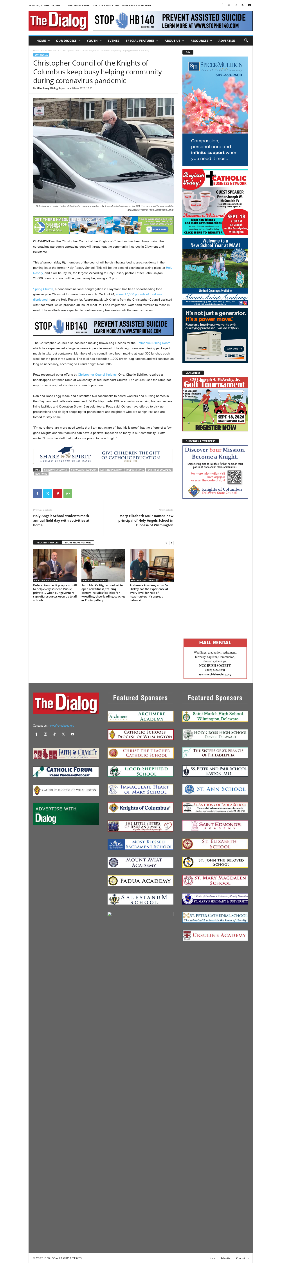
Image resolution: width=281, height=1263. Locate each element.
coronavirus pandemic (84, 469)
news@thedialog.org (61, 725)
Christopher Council (55, 469)
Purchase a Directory (136, 5)
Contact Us (242, 1258)
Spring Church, (43, 289)
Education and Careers (46, 580)
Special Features (140, 40)
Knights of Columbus (159, 469)
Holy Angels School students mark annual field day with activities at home (61, 520)
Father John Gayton (111, 469)
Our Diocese (66, 40)
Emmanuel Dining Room (153, 343)
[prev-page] (166, 542)
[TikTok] (235, 5)
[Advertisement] (215, 568)
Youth (92, 40)
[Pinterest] (57, 493)
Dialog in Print (78, 5)
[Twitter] (242, 5)
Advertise (226, 40)
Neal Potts (41, 473)
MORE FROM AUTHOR (78, 542)
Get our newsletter (106, 5)
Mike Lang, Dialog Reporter (53, 88)
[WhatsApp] (67, 493)
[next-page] (171, 542)
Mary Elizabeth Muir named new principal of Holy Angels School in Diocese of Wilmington (145, 520)
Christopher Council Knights (97, 374)
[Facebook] (222, 5)
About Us (172, 40)
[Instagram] (229, 5)
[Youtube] (249, 5)
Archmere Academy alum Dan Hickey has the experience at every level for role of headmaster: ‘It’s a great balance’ (150, 592)
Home (41, 40)
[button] (246, 41)
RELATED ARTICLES (48, 542)
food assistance (135, 469)
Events (113, 40)
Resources (199, 40)
